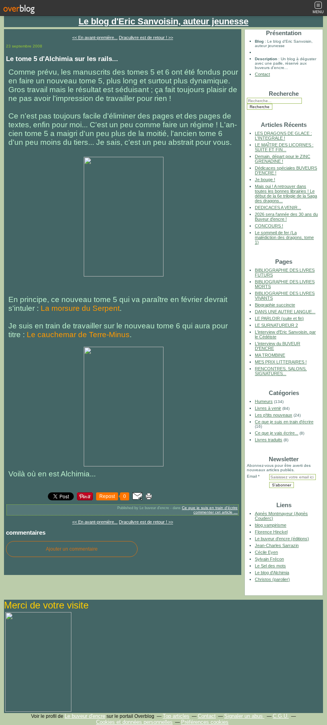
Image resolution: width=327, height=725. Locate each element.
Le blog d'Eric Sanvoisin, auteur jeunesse (163, 21)
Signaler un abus (244, 716)
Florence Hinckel (271, 531)
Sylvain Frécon (269, 559)
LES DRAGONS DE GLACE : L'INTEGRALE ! (283, 135)
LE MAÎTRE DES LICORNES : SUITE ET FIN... (284, 147)
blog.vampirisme (270, 525)
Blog (259, 41)
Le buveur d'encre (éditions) (282, 538)
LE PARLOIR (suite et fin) (279, 318)
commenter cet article (213, 512)
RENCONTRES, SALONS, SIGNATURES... (281, 371)
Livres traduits (268, 439)
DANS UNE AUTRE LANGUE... (285, 311)
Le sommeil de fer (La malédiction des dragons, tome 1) (284, 237)
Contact (262, 74)
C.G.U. (281, 716)
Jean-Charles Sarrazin (277, 545)
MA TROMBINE (270, 355)
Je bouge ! (265, 179)
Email (252, 476)
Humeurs (264, 401)
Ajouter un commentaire (72, 549)
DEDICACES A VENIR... (278, 207)
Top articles (176, 716)
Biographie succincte (275, 304)
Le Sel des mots (270, 565)
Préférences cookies (205, 722)
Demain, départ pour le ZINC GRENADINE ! (282, 159)
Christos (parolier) (272, 579)
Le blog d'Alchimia (272, 572)
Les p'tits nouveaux (273, 415)
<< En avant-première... (95, 37)
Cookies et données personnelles (134, 722)
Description (266, 59)
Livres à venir (268, 408)
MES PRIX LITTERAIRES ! (281, 362)
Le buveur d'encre (85, 716)
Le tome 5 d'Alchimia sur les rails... (62, 58)
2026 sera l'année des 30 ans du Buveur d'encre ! (286, 216)
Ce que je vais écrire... (276, 433)
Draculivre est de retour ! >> (146, 37)
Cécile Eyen (266, 552)
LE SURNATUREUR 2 (276, 325)
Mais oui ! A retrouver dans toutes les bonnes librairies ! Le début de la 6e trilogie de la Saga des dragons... (286, 193)
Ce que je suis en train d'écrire (210, 508)
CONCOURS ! (269, 225)
